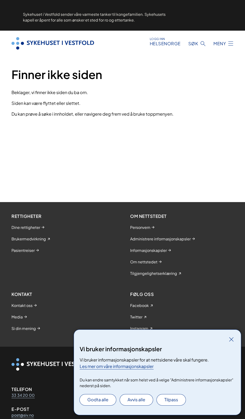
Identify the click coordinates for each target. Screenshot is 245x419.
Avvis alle (136, 399)
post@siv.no (22, 415)
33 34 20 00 (23, 395)
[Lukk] (231, 339)
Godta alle (97, 399)
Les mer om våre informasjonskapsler (117, 366)
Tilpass (171, 399)
